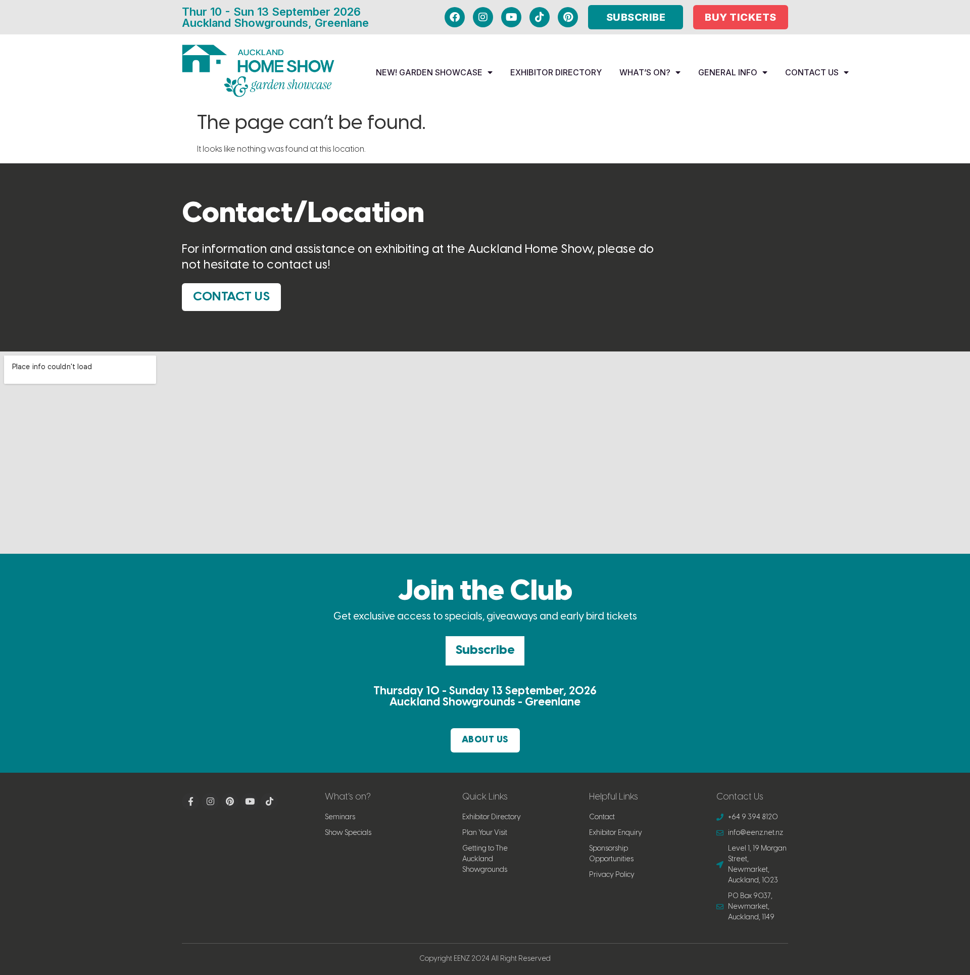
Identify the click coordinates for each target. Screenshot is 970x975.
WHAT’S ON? (644, 72)
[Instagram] (483, 17)
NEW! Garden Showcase (429, 72)
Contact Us (812, 72)
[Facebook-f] (190, 801)
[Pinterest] (568, 17)
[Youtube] (511, 17)
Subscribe (485, 650)
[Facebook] (455, 17)
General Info (727, 72)
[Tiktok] (539, 17)
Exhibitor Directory (556, 72)
